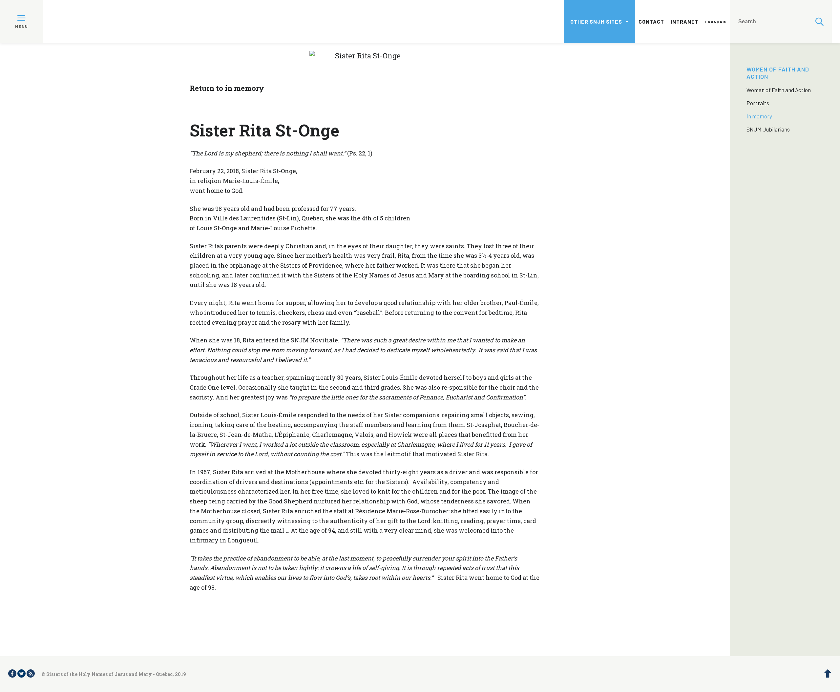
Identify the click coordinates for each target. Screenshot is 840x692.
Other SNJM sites (596, 21)
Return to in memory (227, 88)
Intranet (685, 21)
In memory (759, 116)
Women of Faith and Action (778, 90)
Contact (651, 21)
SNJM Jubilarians (768, 129)
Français (716, 21)
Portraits (757, 103)
